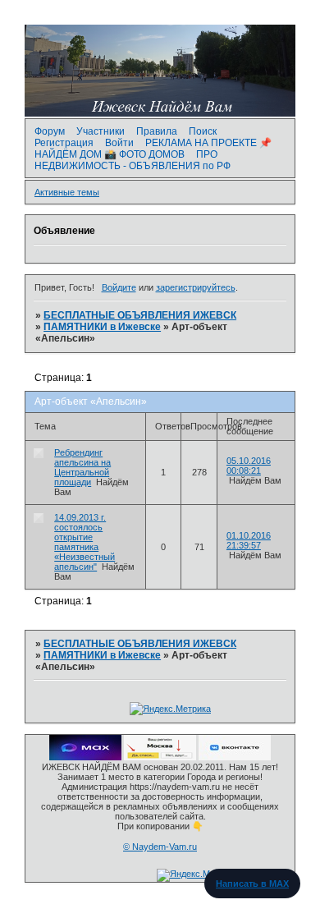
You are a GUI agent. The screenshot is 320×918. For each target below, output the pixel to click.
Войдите (119, 287)
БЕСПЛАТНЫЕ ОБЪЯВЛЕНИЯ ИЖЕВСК (139, 315)
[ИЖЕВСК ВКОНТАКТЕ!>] (235, 757)
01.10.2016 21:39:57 (248, 540)
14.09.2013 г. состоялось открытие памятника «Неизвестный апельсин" (84, 541)
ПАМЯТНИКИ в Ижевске (102, 327)
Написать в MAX (252, 883)
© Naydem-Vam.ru (160, 846)
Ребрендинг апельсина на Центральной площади (82, 467)
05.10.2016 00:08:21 (248, 465)
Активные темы (66, 192)
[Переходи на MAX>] (85, 757)
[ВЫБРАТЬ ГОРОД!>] (160, 757)
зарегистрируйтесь (195, 287)
